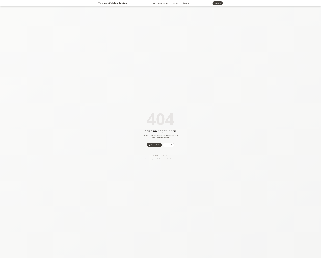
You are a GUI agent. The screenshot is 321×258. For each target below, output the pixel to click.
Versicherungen (163, 3)
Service (175, 3)
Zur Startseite (155, 145)
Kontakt (216, 3)
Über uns (186, 3)
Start (153, 3)
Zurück (170, 145)
